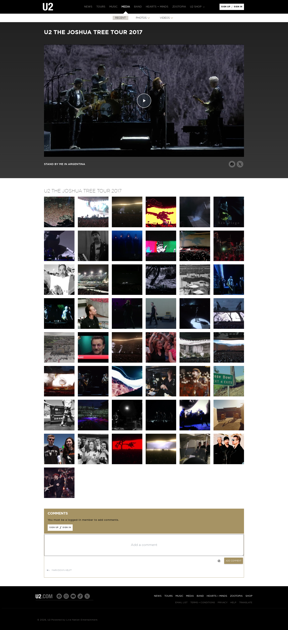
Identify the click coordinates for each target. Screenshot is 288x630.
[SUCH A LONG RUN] (195, 395)
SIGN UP (226, 7)
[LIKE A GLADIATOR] (127, 395)
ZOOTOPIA (236, 596)
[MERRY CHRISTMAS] (59, 497)
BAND (200, 596)
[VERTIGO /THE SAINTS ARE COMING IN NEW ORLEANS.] (127, 294)
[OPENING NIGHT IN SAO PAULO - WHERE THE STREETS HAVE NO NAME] (161, 226)
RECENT (120, 18)
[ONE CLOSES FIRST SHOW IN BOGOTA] (161, 260)
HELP (233, 603)
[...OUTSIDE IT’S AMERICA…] (195, 429)
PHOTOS (141, 18)
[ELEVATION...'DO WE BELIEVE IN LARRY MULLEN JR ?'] (127, 361)
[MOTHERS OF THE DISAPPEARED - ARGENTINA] (127, 260)
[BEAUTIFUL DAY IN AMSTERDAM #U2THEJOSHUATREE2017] (127, 328)
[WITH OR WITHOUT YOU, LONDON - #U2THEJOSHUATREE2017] (161, 361)
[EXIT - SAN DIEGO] (229, 226)
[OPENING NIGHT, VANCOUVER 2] (161, 463)
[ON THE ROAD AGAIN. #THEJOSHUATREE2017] (195, 463)
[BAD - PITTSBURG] (93, 429)
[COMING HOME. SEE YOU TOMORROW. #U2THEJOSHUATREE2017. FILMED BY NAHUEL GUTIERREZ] (59, 361)
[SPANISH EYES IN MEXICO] (229, 260)
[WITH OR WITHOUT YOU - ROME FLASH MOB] (195, 361)
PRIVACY (223, 603)
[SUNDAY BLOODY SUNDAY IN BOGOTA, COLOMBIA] (195, 260)
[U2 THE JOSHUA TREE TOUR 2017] (229, 463)
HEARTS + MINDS (217, 596)
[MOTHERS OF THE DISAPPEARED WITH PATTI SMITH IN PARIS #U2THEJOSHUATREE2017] (195, 328)
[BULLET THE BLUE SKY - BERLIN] (59, 395)
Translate (245, 603)
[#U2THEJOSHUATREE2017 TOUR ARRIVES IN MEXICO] (59, 294)
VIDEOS (165, 18)
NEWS (158, 596)
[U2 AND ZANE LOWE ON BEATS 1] (93, 361)
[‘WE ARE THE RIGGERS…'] (59, 429)
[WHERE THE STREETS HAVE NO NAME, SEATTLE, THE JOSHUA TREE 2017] (127, 463)
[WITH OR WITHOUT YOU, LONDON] (229, 361)
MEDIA (190, 596)
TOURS (168, 596)
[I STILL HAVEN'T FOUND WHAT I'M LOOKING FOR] (161, 294)
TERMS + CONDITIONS (202, 603)
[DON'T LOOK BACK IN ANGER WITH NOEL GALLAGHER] (93, 395)
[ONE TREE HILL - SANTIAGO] (59, 260)
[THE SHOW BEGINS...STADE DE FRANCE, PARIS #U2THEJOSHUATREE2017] (161, 328)
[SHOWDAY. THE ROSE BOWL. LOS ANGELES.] (229, 429)
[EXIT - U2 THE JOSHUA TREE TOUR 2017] (195, 226)
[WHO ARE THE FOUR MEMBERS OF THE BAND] (229, 395)
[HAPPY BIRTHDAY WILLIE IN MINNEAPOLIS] (229, 294)
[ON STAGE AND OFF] (161, 395)
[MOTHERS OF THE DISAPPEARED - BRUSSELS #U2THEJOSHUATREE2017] (59, 328)
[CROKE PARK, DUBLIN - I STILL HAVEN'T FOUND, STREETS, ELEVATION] (229, 328)
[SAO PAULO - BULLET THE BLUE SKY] (93, 226)
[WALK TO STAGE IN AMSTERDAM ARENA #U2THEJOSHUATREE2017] (93, 328)
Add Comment (234, 561)
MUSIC (179, 596)
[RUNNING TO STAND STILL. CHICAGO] (127, 429)
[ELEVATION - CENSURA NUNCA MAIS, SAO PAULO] (127, 226)
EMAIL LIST (181, 603)
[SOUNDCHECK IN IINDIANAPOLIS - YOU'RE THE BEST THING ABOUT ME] (195, 294)
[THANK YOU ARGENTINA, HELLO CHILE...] (93, 260)
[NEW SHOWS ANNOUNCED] (161, 429)
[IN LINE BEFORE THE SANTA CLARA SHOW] (59, 463)
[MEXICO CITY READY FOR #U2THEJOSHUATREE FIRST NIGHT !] (93, 294)
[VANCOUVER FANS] (93, 463)
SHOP (249, 596)
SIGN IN (239, 7)
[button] (197, 6)
